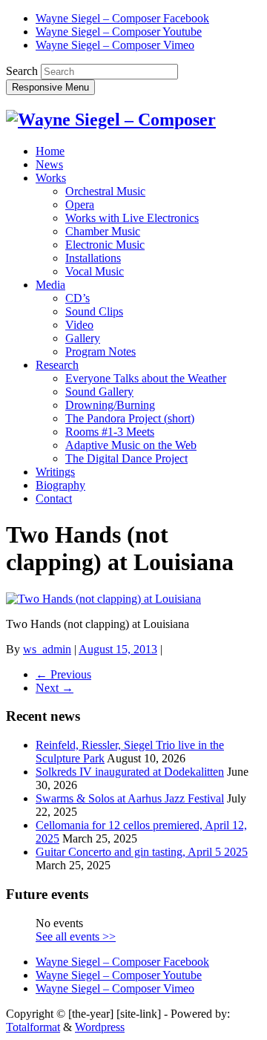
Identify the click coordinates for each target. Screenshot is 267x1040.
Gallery (82, 338)
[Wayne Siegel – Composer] (111, 119)
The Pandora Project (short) (129, 418)
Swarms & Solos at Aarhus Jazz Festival (130, 798)
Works (51, 177)
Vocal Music (94, 271)
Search (22, 71)
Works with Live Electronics (132, 218)
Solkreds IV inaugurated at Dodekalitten (130, 771)
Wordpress (100, 1027)
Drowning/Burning (110, 405)
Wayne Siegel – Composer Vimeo (115, 45)
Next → (54, 687)
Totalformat (33, 1027)
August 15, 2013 (118, 649)
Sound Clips (94, 311)
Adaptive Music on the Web (131, 445)
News (49, 164)
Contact (54, 498)
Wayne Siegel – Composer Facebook (122, 18)
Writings (55, 471)
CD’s (77, 298)
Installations (93, 258)
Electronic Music (105, 244)
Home (50, 151)
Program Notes (100, 351)
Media (50, 284)
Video (79, 324)
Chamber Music (102, 231)
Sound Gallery (99, 391)
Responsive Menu (50, 87)
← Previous (63, 674)
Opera (79, 204)
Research (57, 365)
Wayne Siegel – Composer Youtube (119, 31)
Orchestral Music (105, 191)
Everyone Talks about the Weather (145, 378)
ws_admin (47, 649)
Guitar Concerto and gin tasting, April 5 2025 (142, 852)
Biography (60, 485)
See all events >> (76, 936)
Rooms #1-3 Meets (109, 431)
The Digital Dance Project (126, 458)
